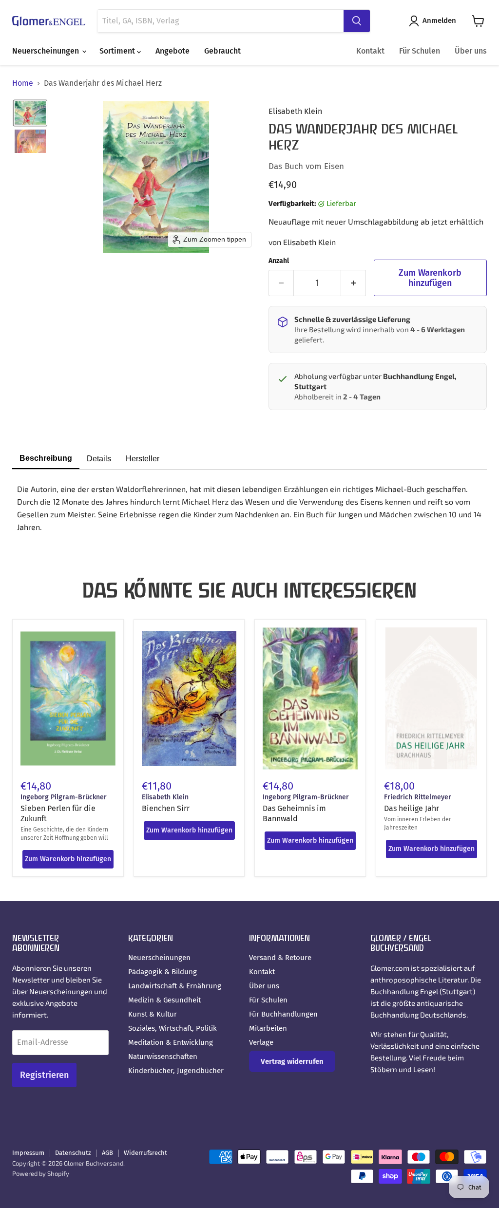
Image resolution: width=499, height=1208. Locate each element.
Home (22, 83)
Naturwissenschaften (162, 1056)
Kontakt (370, 51)
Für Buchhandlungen (283, 1014)
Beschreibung (45, 458)
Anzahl (279, 261)
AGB (107, 1152)
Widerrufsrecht (145, 1152)
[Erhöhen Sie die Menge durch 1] (353, 283)
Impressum (28, 1152)
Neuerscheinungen (46, 51)
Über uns (471, 51)
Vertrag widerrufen (292, 1061)
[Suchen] (357, 21)
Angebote (172, 51)
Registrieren (44, 1075)
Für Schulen (419, 51)
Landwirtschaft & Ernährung (174, 986)
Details (99, 458)
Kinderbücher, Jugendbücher (176, 1070)
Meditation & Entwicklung (170, 1042)
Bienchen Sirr (166, 808)
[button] (434, 21)
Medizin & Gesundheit (164, 1000)
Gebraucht (222, 51)
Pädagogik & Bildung (162, 971)
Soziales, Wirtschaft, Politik (172, 1028)
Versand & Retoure (280, 957)
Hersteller (142, 458)
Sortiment (118, 51)
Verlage (261, 1042)
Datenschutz (73, 1152)
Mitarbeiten (268, 1028)
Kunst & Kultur (152, 1014)
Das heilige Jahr (411, 808)
